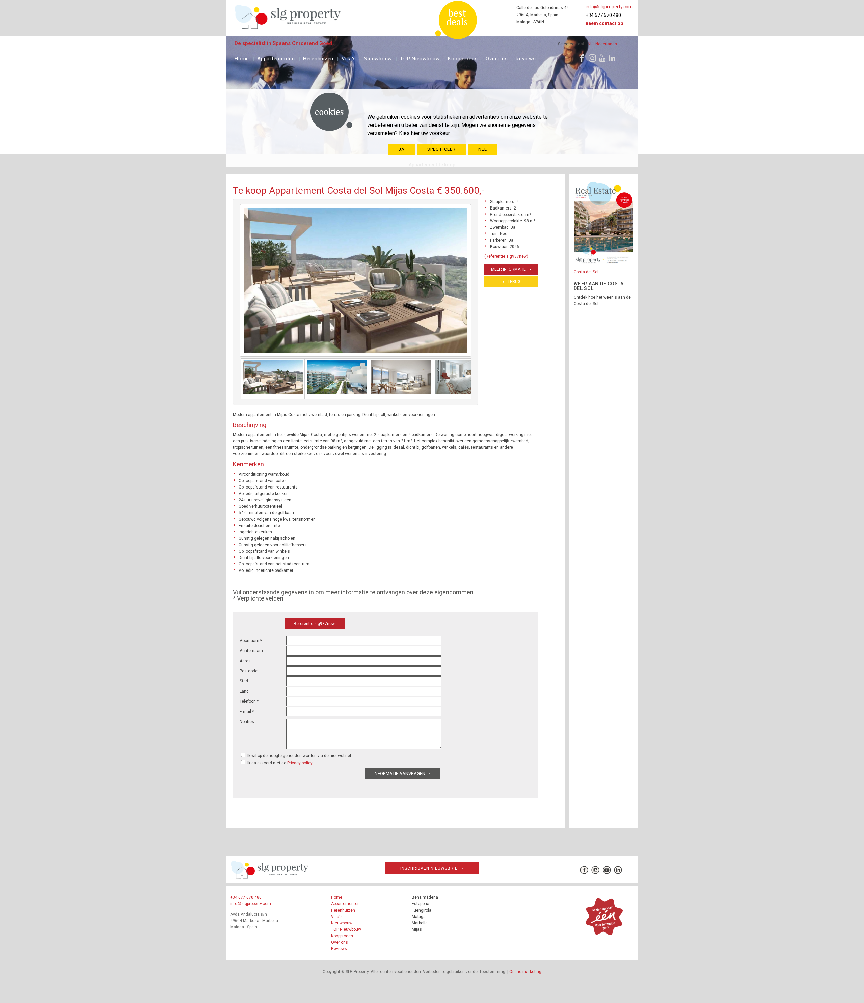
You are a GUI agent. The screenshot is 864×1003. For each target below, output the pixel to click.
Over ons (497, 58)
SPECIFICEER (441, 149)
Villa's (349, 58)
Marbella (420, 923)
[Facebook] (582, 58)
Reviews (526, 58)
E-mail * (247, 711)
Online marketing (525, 971)
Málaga (419, 916)
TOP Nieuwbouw (420, 58)
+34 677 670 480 (603, 15)
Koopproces (463, 58)
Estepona (420, 903)
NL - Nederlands (602, 43)
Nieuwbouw (378, 58)
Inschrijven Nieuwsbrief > (432, 868)
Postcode (249, 671)
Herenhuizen (318, 58)
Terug (514, 281)
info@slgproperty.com (609, 6)
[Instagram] (592, 58)
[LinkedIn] (612, 58)
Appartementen (276, 58)
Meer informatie (508, 269)
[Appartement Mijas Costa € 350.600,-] (273, 378)
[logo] (288, 16)
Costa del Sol (586, 272)
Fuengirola (421, 910)
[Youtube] (602, 58)
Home (242, 58)
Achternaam (251, 650)
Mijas (417, 929)
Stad (244, 681)
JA (402, 149)
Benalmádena (425, 897)
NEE (482, 149)
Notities (247, 721)
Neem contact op (604, 23)
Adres (245, 661)
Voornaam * (251, 640)
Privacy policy (300, 763)
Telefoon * (249, 701)
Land (244, 691)
